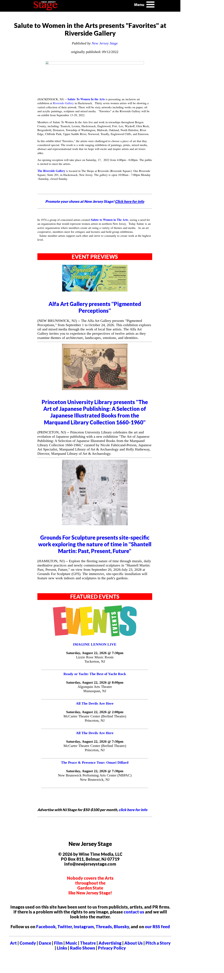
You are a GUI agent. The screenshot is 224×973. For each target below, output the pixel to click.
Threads (104, 926)
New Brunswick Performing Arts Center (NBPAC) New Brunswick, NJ (95, 777)
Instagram (84, 926)
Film (58, 943)
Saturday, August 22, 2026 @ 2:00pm (94, 712)
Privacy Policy (112, 947)
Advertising (110, 943)
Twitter (64, 926)
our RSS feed (157, 926)
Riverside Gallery (63, 103)
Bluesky (121, 926)
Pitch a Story (158, 943)
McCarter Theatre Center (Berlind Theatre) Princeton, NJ (94, 718)
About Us (133, 943)
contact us (134, 911)
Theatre (88, 943)
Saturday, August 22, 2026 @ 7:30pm (94, 653)
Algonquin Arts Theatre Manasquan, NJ (95, 689)
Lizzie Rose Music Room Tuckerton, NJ (94, 659)
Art (13, 943)
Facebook (46, 926)
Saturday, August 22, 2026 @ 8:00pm (94, 682)
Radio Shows (82, 947)
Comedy (28, 943)
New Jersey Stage (105, 43)
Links (62, 947)
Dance (45, 943)
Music (71, 943)
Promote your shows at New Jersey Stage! (94, 201)
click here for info (133, 809)
